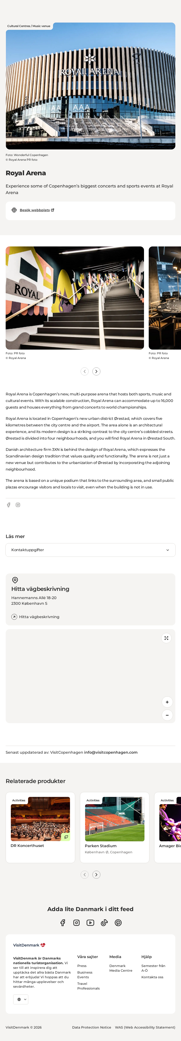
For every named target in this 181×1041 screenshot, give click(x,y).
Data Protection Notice (91, 1027)
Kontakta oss (152, 977)
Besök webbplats (35, 210)
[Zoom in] (167, 702)
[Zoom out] (167, 715)
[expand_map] (166, 638)
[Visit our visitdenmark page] (90, 923)
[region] (90, 676)
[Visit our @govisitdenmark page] (104, 923)
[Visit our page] (76, 923)
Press (81, 966)
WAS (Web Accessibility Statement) (145, 1027)
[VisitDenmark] (29, 945)
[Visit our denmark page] (62, 923)
